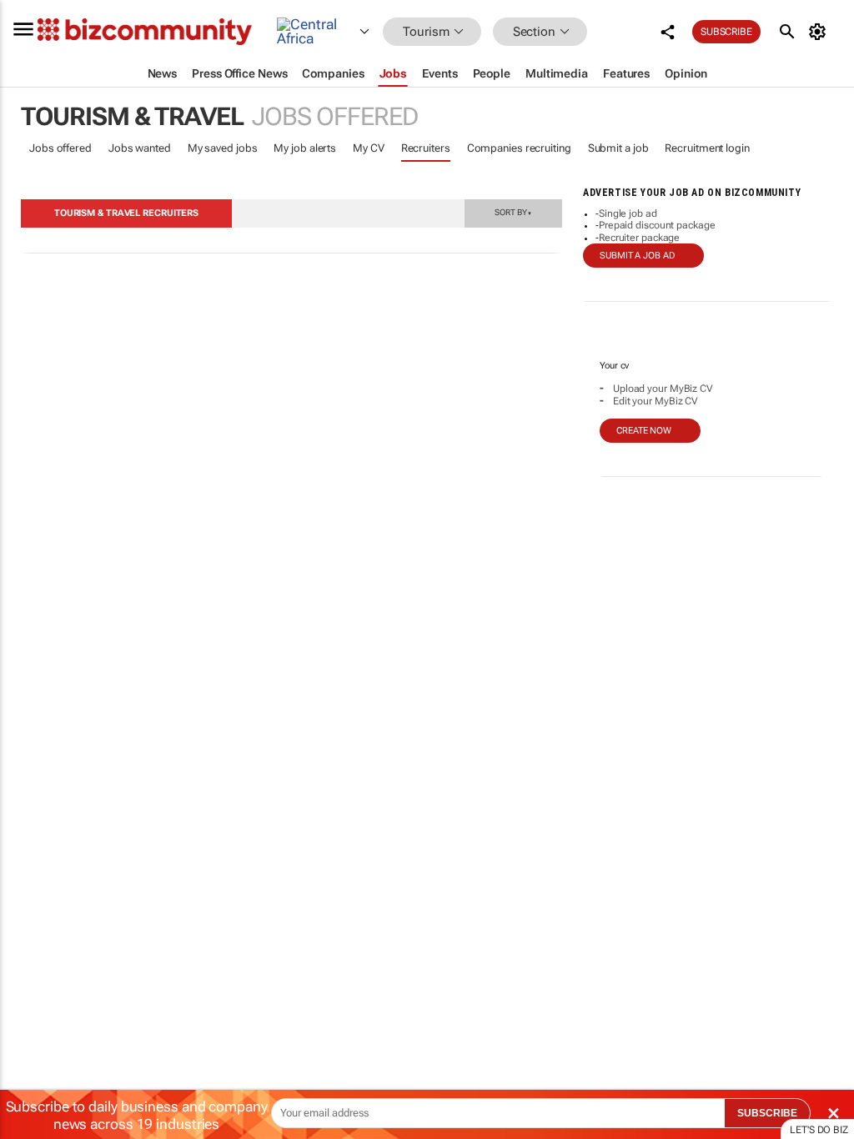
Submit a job (618, 148)
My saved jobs (223, 148)
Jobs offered (60, 148)
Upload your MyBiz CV (663, 388)
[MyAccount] (820, 31)
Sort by (513, 212)
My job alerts (305, 148)
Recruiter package (639, 237)
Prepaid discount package (657, 225)
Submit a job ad (637, 255)
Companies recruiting (519, 148)
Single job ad (628, 213)
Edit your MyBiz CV (655, 401)
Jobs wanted (139, 148)
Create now (643, 430)
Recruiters (425, 148)
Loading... (31, 796)
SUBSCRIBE (767, 1113)
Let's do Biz (819, 1130)
